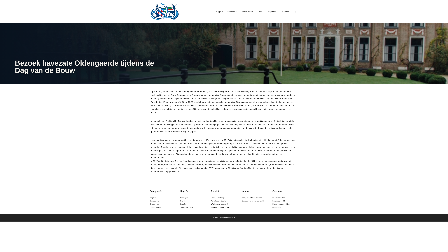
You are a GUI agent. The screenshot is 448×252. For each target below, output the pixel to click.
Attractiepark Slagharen (219, 201)
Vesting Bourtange (218, 198)
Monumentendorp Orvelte (220, 207)
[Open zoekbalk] (294, 11)
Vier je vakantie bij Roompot (252, 198)
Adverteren (276, 207)
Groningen (184, 198)
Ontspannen (271, 12)
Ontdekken (285, 12)
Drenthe (183, 201)
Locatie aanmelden (279, 201)
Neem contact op (278, 198)
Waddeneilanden (186, 207)
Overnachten (232, 12)
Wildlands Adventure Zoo (220, 204)
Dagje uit (219, 12)
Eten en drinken (155, 207)
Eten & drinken (247, 12)
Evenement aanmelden (281, 204)
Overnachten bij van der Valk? (253, 201)
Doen (260, 12)
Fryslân (183, 204)
